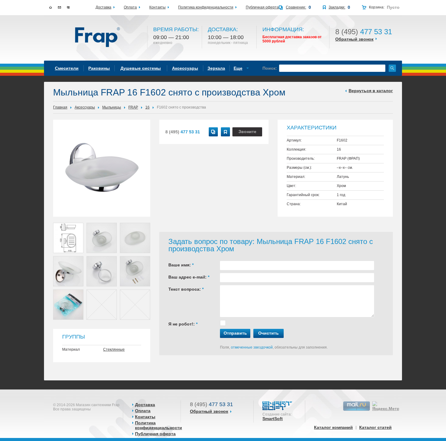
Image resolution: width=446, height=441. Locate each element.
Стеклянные (114, 349)
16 (147, 107)
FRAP (133, 107)
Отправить (235, 333)
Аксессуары (85, 107)
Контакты (145, 416)
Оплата (142, 410)
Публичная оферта (155, 433)
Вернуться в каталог (371, 90)
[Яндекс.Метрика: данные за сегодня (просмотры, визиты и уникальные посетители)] (389, 406)
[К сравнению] (213, 131)
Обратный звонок (354, 39)
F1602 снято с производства (181, 107)
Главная (60, 107)
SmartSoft (272, 418)
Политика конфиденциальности (158, 425)
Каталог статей (375, 427)
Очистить (268, 333)
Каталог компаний (333, 427)
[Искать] (392, 68)
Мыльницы (111, 107)
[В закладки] (225, 131)
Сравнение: (296, 7)
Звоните (247, 131)
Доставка (145, 404)
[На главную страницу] (98, 37)
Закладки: (337, 7)
